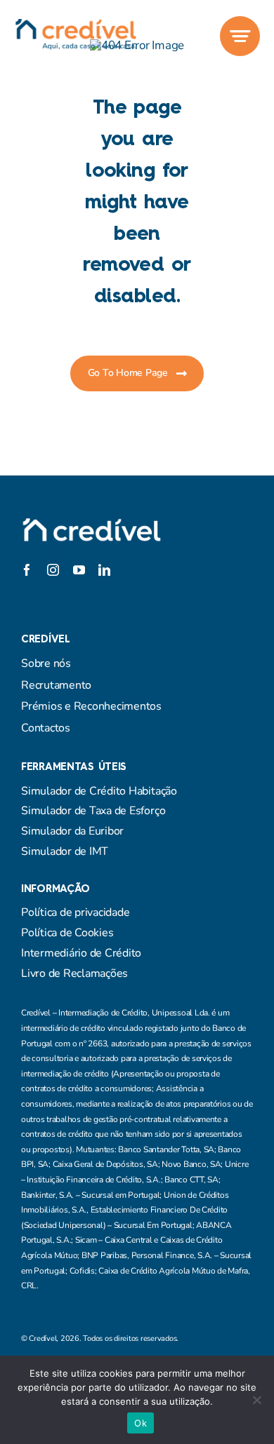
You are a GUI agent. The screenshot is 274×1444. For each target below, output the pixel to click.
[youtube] (79, 570)
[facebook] (26, 551)
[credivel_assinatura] (75, 24)
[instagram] (77, 551)
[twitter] (52, 551)
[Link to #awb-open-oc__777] (240, 36)
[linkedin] (104, 570)
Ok (140, 1423)
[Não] (256, 1400)
